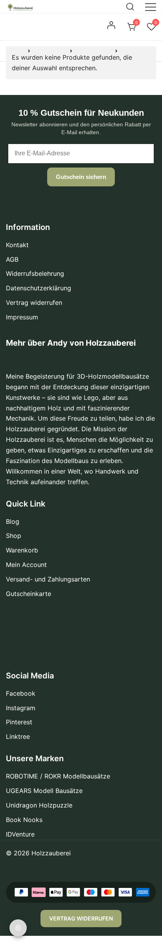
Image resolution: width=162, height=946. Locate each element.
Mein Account (26, 565)
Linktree (18, 736)
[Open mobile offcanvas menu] (150, 6)
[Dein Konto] (112, 27)
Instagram (20, 708)
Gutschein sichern (81, 176)
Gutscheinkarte (28, 594)
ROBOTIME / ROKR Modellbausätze (58, 776)
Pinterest (19, 722)
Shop (13, 536)
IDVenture (20, 834)
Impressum (22, 317)
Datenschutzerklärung (38, 288)
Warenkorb (22, 550)
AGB (12, 259)
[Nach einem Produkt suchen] (130, 6)
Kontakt (17, 245)
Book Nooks (24, 820)
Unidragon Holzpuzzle (39, 805)
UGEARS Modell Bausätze (44, 791)
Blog (12, 521)
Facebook (20, 693)
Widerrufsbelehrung (35, 273)
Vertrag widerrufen (34, 302)
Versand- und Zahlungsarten (48, 579)
